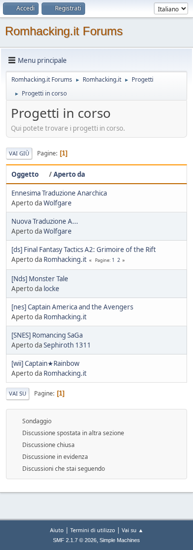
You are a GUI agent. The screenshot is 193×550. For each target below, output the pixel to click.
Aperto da (69, 174)
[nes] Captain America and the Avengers (72, 306)
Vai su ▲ (133, 530)
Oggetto (25, 174)
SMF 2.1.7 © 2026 (74, 540)
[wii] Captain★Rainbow (45, 363)
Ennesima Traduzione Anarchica (59, 193)
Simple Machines (119, 540)
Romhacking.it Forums (64, 31)
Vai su (17, 393)
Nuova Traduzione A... (44, 221)
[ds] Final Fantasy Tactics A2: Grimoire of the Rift (83, 249)
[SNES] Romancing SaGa (47, 335)
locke (51, 288)
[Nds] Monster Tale (39, 278)
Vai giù (19, 153)
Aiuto (57, 530)
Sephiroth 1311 (67, 345)
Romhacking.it (65, 259)
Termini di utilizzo (92, 530)
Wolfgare (58, 203)
